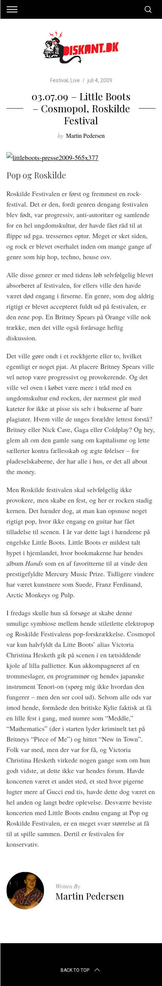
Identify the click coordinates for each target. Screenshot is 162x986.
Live (75, 80)
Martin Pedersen (85, 135)
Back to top (75, 970)
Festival (59, 80)
